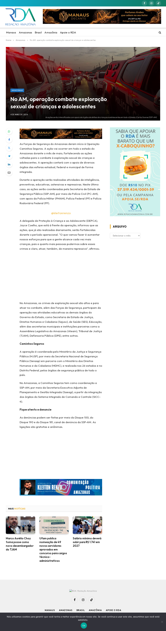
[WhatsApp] (9, 131)
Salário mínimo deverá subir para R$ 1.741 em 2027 (87, 542)
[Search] (159, 32)
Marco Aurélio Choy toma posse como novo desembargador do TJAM (20, 544)
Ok (83, 625)
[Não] (162, 621)
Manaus (50, 610)
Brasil (81, 610)
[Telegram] (9, 156)
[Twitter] (9, 148)
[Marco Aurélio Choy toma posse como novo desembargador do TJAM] (20, 525)
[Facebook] (9, 139)
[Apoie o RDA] (135, 172)
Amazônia (95, 610)
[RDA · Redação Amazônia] (20, 16)
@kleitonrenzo (61, 213)
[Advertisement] (83, 64)
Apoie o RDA (113, 610)
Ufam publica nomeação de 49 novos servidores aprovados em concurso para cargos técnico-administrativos (53, 549)
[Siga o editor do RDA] (61, 488)
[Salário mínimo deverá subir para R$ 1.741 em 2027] (87, 525)
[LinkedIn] (9, 164)
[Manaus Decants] (102, 17)
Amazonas (17, 90)
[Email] (9, 172)
